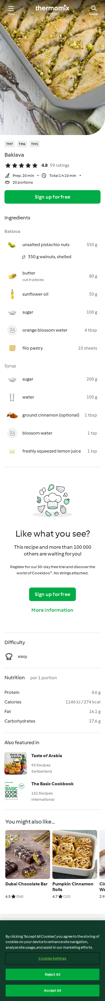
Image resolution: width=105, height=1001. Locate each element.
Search (93, 14)
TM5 (34, 144)
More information (52, 610)
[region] (52, 960)
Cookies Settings (52, 958)
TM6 (22, 144)
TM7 (9, 144)
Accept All (52, 990)
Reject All (52, 974)
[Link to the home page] (52, 10)
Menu (11, 14)
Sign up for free (52, 197)
